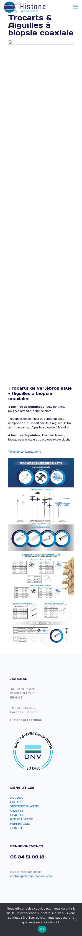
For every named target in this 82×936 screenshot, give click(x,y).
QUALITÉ (16, 828)
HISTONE (16, 802)
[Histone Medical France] (24, 7)
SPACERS (17, 815)
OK (42, 929)
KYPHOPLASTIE (21, 819)
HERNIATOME (20, 823)
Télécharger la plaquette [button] (24, 451)
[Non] (76, 919)
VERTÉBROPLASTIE (24, 806)
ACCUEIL (16, 797)
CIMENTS (17, 810)
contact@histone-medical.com (31, 876)
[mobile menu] (76, 7)
